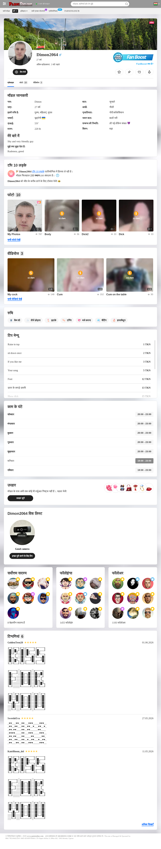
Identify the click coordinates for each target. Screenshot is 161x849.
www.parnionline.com (35, 836)
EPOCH (52, 836)
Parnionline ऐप (71, 11)
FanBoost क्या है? (144, 64)
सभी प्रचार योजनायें (38, 11)
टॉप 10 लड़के (38, 171)
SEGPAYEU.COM (64, 836)
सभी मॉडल (6, 11)
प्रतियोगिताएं (53, 11)
